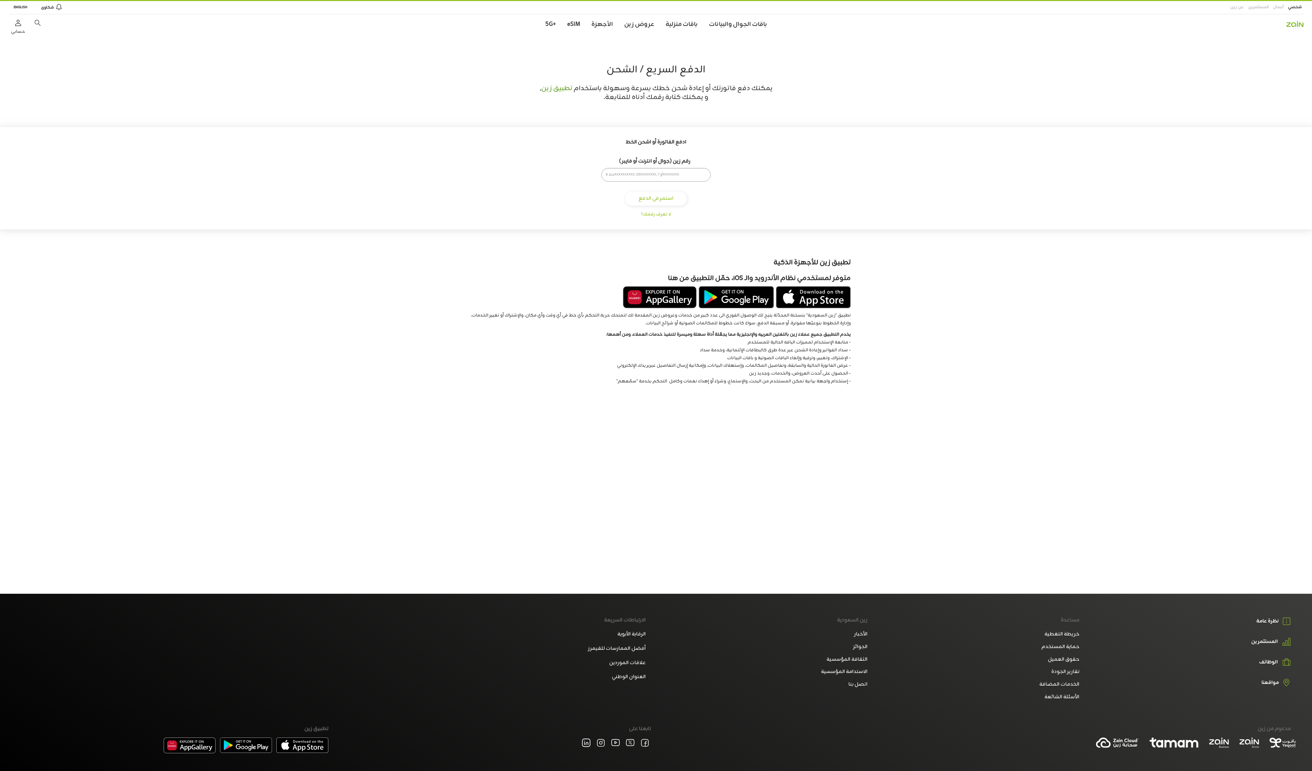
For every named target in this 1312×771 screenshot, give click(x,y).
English (20, 7)
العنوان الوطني (629, 677)
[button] (37, 23)
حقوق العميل (1063, 659)
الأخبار (860, 634)
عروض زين (639, 24)
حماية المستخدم (1060, 647)
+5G (550, 24)
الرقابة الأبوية (631, 634)
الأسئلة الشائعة (1061, 697)
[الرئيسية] (1294, 24)
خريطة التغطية (1061, 634)
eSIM (573, 24)
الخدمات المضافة (1059, 684)
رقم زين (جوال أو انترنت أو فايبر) (655, 161)
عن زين (1237, 7)
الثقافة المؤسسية (846, 659)
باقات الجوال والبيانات (738, 24)
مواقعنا (1270, 682)
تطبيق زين (556, 88)
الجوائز (860, 647)
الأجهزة (602, 24)
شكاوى (47, 7)
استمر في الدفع (656, 198)
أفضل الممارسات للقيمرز (617, 648)
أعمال (1278, 7)
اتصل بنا (857, 684)
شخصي (1295, 7)
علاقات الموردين (627, 663)
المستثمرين (1258, 7)
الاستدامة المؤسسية (844, 672)
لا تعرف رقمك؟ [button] (656, 214)
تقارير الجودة (1065, 672)
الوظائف (1268, 662)
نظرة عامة (1267, 621)
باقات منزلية (682, 24)
